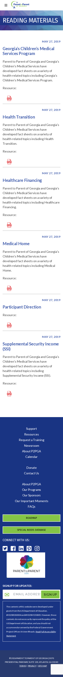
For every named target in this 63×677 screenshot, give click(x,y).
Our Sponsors (31, 495)
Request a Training (31, 440)
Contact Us (31, 473)
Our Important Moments (31, 501)
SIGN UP (50, 594)
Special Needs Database (31, 529)
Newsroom (31, 445)
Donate (31, 467)
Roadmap (31, 518)
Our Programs (31, 490)
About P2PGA (31, 451)
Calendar (31, 457)
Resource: (10, 88)
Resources (31, 434)
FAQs (31, 506)
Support (31, 428)
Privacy (32, 666)
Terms (22, 666)
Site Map (42, 666)
